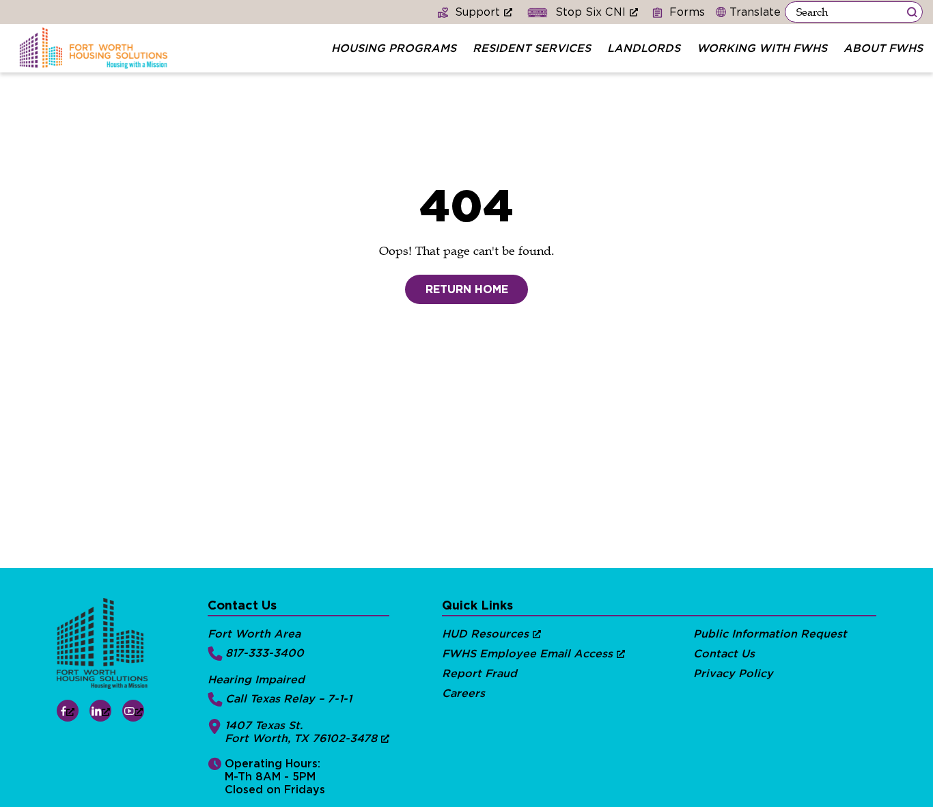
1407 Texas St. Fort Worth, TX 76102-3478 (301, 732)
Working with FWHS (762, 48)
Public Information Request (770, 633)
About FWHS (883, 48)
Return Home (467, 289)
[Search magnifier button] (912, 12)
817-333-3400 (264, 652)
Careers (463, 693)
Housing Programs (393, 48)
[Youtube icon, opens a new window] (133, 711)
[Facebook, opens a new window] (68, 711)
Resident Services (532, 48)
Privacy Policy (733, 673)
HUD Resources (485, 633)
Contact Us (724, 653)
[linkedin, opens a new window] (100, 711)
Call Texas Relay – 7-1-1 (288, 698)
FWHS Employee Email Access (527, 653)
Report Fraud (479, 673)
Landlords (643, 48)
